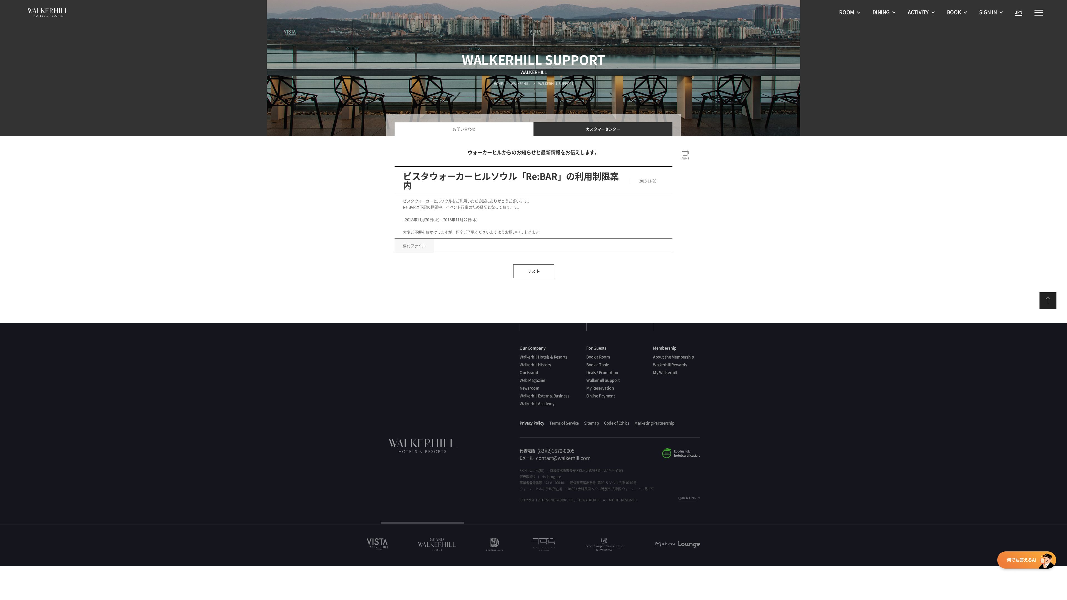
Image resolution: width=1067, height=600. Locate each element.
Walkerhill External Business (544, 396)
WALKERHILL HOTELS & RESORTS (48, 12)
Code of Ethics (616, 423)
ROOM (846, 12)
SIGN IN (988, 12)
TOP (1047, 300)
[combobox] (683, 498)
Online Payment (600, 396)
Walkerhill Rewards (670, 365)
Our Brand (529, 372)
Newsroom (529, 388)
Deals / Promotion (602, 372)
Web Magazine (532, 380)
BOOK (954, 12)
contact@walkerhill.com (563, 458)
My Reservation (600, 388)
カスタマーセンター (603, 129)
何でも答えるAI (1026, 560)
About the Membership (673, 357)
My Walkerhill (665, 372)
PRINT (685, 154)
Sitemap (591, 423)
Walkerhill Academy (537, 404)
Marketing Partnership (654, 423)
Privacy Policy (532, 423)
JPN (1018, 12)
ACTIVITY (918, 12)
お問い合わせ (464, 129)
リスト (533, 271)
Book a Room (598, 357)
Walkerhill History (535, 365)
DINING (880, 12)
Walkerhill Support (603, 380)
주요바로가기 (1038, 13)
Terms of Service (564, 423)
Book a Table (597, 365)
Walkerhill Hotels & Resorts (543, 357)
